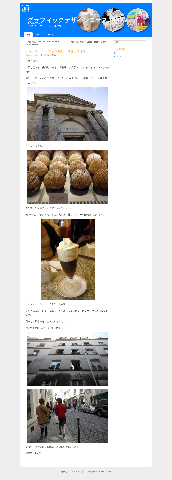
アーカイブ (51, 34)
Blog (28, 34)
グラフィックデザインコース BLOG (77, 20)
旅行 (54, 55)
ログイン (117, 56)
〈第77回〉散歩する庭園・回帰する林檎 (89, 42)
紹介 (38, 34)
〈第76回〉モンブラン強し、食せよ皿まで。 (58, 51)
